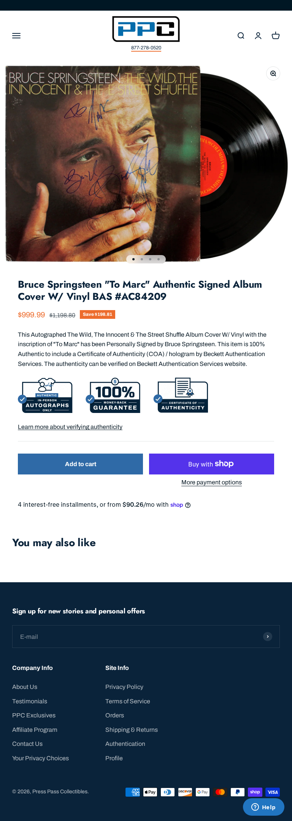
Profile (114, 758)
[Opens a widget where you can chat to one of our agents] (263, 807)
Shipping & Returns (131, 729)
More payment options (211, 482)
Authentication (125, 744)
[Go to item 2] (142, 259)
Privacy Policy (124, 687)
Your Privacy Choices (40, 758)
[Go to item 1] (133, 259)
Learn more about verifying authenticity (70, 427)
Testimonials (29, 701)
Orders (114, 715)
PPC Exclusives (34, 715)
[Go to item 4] (158, 259)
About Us (24, 687)
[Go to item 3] (150, 259)
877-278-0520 (146, 47)
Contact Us (27, 744)
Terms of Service (127, 701)
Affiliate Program (34, 729)
